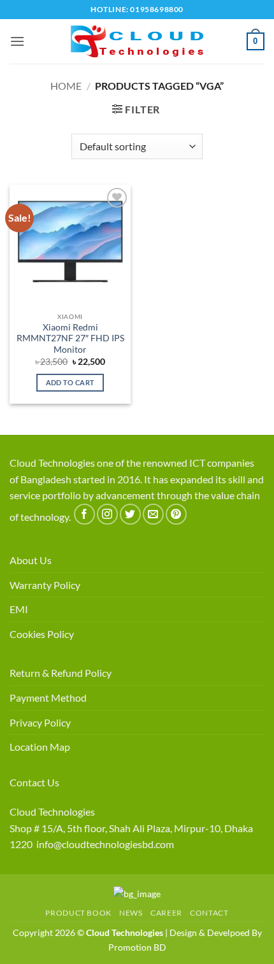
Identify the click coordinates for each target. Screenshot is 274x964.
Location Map (40, 747)
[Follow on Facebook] (84, 514)
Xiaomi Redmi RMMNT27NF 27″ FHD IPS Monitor (70, 338)
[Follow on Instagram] (107, 514)
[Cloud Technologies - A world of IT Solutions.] (137, 41)
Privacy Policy (40, 722)
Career (166, 913)
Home (66, 86)
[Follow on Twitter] (130, 514)
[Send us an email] (153, 514)
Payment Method (48, 697)
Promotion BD (137, 947)
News (130, 913)
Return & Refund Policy (61, 673)
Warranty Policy (45, 585)
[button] (17, 41)
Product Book (78, 913)
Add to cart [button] (70, 382)
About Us (31, 560)
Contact (209, 913)
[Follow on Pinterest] (176, 514)
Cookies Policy (42, 634)
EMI (19, 609)
